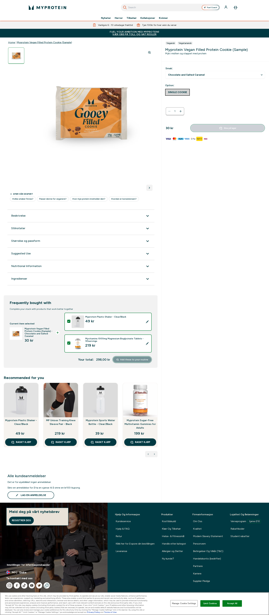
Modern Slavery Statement (208, 536)
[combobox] (170, 7)
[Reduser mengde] (169, 111)
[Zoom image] (149, 52)
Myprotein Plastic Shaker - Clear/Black (21, 422)
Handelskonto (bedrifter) (207, 558)
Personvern (199, 543)
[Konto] (226, 7)
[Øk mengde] (180, 111)
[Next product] (154, 454)
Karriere (197, 573)
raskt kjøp (23, 442)
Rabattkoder (237, 528)
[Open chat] (47, 585)
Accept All (232, 603)
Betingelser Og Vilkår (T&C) (208, 551)
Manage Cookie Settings (184, 603)
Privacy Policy (93, 612)
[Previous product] (148, 454)
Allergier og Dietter (172, 551)
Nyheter (106, 18)
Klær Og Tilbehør (171, 528)
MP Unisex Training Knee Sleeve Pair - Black (61, 422)
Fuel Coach (212, 7)
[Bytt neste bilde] (149, 188)
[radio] (177, 92)
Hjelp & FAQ (123, 528)
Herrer (119, 18)
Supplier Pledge (201, 581)
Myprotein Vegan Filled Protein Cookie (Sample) (44, 42)
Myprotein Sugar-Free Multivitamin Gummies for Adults (140, 424)
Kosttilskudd (169, 521)
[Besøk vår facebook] (17, 585)
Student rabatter (240, 536)
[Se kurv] (235, 7)
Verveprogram (245, 521)
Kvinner (163, 18)
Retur (119, 536)
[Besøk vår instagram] (9, 585)
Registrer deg (21, 520)
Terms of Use (110, 612)
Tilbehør (132, 18)
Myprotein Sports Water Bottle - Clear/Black (100, 422)
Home (11, 42)
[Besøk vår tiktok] (24, 585)
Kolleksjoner (147, 18)
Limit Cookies (210, 603)
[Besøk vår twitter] (39, 585)
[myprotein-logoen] (47, 7)
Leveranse (121, 551)
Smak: (169, 68)
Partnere (198, 566)
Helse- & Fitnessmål (173, 536)
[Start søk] (125, 7)
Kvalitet (197, 528)
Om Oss (197, 521)
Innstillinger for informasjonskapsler (28, 565)
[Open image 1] (16, 55)
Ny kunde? (168, 558)
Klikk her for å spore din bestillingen (135, 543)
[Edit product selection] (147, 321)
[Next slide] (157, 422)
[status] (175, 111)
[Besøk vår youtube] (32, 585)
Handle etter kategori (174, 543)
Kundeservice (123, 521)
